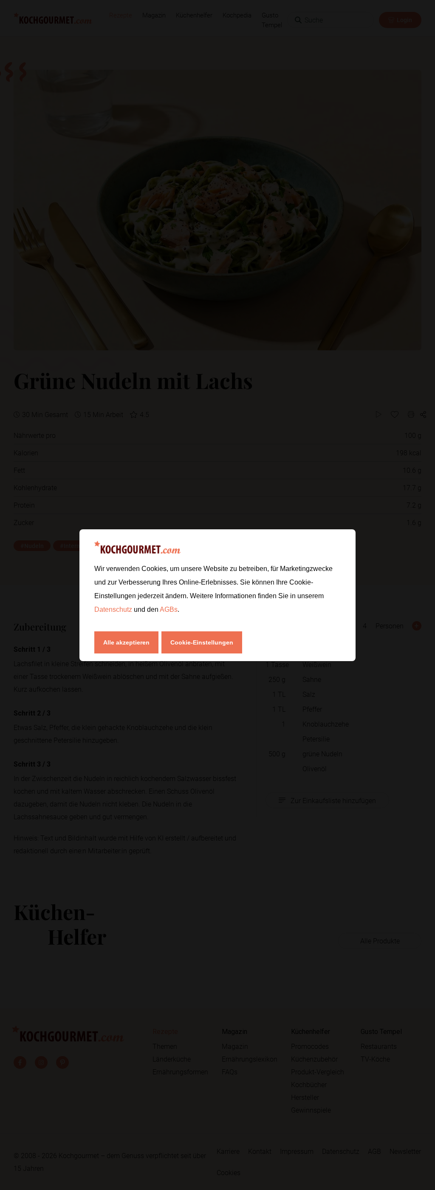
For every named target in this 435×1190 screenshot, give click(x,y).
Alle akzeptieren (126, 642)
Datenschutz (114, 609)
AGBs (169, 609)
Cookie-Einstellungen (201, 642)
